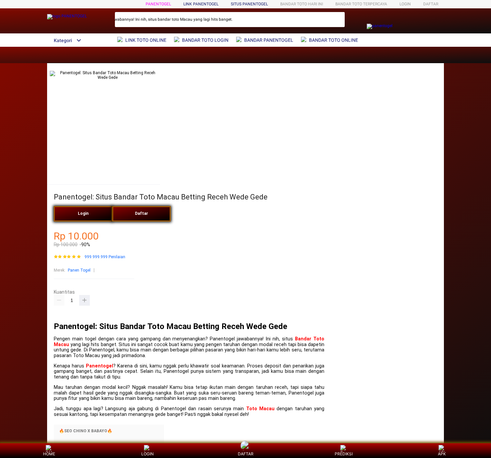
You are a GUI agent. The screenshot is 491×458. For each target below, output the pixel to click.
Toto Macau (260, 409)
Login (83, 213)
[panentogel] (379, 25)
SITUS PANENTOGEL (249, 4)
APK (442, 453)
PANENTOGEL (158, 4)
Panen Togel (79, 270)
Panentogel (99, 366)
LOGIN (405, 4)
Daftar (141, 213)
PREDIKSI (344, 453)
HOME (49, 453)
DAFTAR (430, 4)
